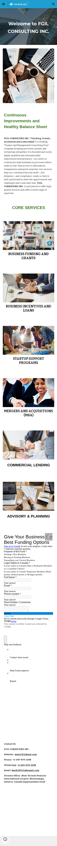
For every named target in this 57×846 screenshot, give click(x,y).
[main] (28, 26)
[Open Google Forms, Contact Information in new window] (48, 537)
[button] (3, 4)
